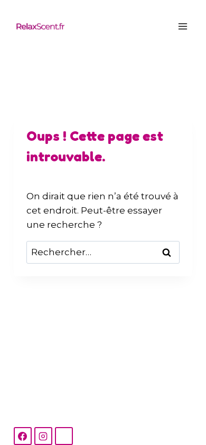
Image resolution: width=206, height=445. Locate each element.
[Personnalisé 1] (64, 436)
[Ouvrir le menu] (183, 26)
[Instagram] (43, 436)
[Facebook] (23, 436)
